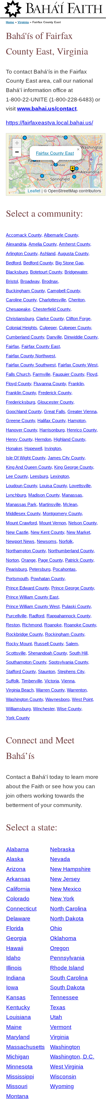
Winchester (43, 708)
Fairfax (12, 346)
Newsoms (47, 541)
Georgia (16, 938)
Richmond (32, 624)
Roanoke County (80, 624)
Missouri (16, 1086)
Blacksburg (17, 271)
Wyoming (62, 1086)
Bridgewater (75, 271)
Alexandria (16, 244)
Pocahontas (64, 569)
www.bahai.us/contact (47, 109)
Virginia (23, 22)
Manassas (72, 494)
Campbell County (63, 290)
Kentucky (18, 1007)
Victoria (51, 680)
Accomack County (24, 234)
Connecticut (21, 909)
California (18, 889)
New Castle (17, 532)
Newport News (20, 541)
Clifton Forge (78, 318)
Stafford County (21, 671)
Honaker (14, 448)
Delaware (18, 918)
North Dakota (67, 918)
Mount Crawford (21, 522)
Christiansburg (20, 318)
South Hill (78, 652)
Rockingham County (64, 634)
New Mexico (65, 889)
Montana (17, 1096)
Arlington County (21, 253)
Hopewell (33, 448)
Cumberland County (25, 336)
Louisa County (53, 485)
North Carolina (68, 909)
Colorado (17, 899)
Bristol (12, 281)
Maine (14, 1027)
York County (18, 717)
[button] (76, 169)
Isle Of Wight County (25, 457)
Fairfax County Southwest (31, 364)
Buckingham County (25, 290)
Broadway (29, 281)
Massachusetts (25, 1047)
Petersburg (39, 569)
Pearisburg (16, 569)
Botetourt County (46, 271)
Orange (28, 560)
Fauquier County (68, 374)
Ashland (47, 253)
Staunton (46, 671)
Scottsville (16, 652)
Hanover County (21, 429)
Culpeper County (75, 327)
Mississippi (20, 1076)
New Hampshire (70, 869)
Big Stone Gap (69, 262)
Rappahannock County (68, 615)
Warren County (50, 689)
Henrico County (82, 429)
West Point (82, 699)
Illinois (14, 968)
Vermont (60, 1027)
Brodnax (50, 281)
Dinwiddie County (80, 336)
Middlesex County (23, 513)
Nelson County (82, 522)
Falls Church (18, 374)
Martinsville (50, 504)
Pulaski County (76, 606)
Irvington (52, 448)
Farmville (41, 374)
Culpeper (48, 327)
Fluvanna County (50, 383)
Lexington (59, 476)
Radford (36, 615)
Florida (15, 928)
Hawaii (14, 948)
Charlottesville (52, 299)
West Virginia (66, 1067)
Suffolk (12, 680)
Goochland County (24, 411)
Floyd (92, 374)
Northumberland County (71, 550)
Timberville (31, 680)
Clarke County (50, 318)
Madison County (43, 494)
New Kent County (47, 532)
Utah (56, 1017)
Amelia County (43, 244)
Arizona (16, 869)
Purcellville (16, 615)
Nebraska (62, 849)
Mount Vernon (52, 522)
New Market (78, 532)
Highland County (69, 439)
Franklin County (21, 392)
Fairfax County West (77, 364)
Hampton (76, 420)
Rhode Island (67, 968)
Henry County (19, 439)
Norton (12, 560)
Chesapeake (18, 309)
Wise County (69, 708)
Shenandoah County (47, 652)
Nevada (60, 859)
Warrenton (77, 689)
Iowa (12, 987)
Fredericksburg (20, 402)
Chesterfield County (51, 309)
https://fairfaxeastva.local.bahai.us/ (49, 123)
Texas (57, 1007)
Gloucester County (55, 402)
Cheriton (76, 299)
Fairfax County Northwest (30, 355)
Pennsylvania (67, 958)
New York (62, 899)
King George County (73, 467)
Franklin (76, 383)
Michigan (17, 1057)
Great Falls (54, 411)
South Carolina (69, 978)
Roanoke (53, 624)
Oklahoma (63, 938)
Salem (72, 643)
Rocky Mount (19, 643)
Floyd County (18, 383)
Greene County (20, 420)
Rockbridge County (24, 634)
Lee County (17, 476)
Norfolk (66, 541)
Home (10, 22)
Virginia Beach (20, 689)
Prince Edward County (27, 587)
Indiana (15, 978)
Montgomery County (62, 513)
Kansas (16, 997)
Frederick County (54, 392)
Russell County (48, 643)
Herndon (43, 439)
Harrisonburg (51, 429)
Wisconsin (63, 1076)
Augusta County (73, 253)
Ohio (56, 928)
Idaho (13, 958)
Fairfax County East (55, 153)
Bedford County (38, 262)
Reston (13, 624)
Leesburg (39, 476)
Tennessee (64, 997)
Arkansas (18, 879)
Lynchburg (16, 494)
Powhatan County (47, 578)
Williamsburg (18, 708)
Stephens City (70, 671)
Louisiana (18, 1017)
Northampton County (26, 550)
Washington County (24, 699)
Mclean (70, 504)
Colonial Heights (21, 327)
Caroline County (21, 299)
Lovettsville (80, 485)
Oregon (59, 948)
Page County (50, 560)
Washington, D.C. (72, 1057)
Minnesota (19, 1067)
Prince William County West (32, 606)
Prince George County (72, 587)
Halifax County (51, 420)
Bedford (13, 262)
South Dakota (67, 987)
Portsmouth (17, 578)
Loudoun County (21, 485)
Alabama (17, 849)
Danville (54, 336)
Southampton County (26, 662)
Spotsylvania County (68, 662)
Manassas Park (21, 504)
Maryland (18, 1037)
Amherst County (74, 244)
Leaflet (33, 190)
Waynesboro (57, 699)
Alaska (15, 859)
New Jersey (65, 879)
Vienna (67, 680)
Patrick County (79, 560)
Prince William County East (32, 596)
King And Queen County (29, 467)
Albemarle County (61, 234)
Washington (65, 1047)
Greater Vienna (82, 411)
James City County (66, 457)
